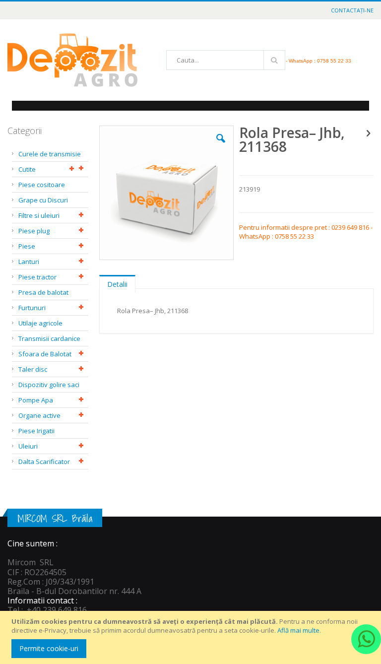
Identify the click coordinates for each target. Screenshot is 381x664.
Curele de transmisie (49, 153)
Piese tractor (37, 276)
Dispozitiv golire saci (48, 384)
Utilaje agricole (40, 323)
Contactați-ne (352, 10)
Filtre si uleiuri (39, 215)
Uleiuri (28, 446)
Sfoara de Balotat (44, 353)
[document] (192, 637)
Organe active (39, 415)
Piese (26, 246)
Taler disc (32, 369)
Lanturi (28, 261)
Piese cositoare (41, 184)
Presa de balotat (43, 292)
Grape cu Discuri (43, 200)
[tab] (117, 282)
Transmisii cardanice (49, 338)
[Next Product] (368, 132)
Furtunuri (32, 307)
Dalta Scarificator (44, 461)
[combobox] (225, 60)
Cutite (27, 169)
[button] (220, 146)
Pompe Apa (35, 400)
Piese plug (34, 230)
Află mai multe (298, 630)
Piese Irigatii (36, 430)
